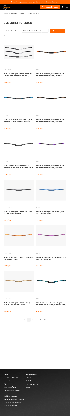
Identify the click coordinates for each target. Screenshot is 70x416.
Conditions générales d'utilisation (14, 399)
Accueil (6, 13)
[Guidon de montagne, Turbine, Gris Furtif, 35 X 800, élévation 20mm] (19, 190)
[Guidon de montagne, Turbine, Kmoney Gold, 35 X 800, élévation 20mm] (19, 281)
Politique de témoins (10, 405)
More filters (59, 31)
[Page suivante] (45, 320)
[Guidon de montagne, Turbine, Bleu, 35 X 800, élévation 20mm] (51, 190)
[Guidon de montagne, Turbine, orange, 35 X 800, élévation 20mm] (19, 236)
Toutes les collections (11, 378)
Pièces (22, 13)
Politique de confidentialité (12, 402)
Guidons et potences (33, 13)
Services (6, 375)
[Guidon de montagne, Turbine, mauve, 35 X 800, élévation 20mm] (51, 236)
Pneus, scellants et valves (12, 390)
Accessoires (8, 381)
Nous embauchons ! (32, 384)
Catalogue (14, 13)
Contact (28, 381)
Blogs (28, 387)
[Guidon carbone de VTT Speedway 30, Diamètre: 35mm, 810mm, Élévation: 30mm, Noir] (19, 144)
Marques (29, 378)
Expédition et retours (10, 396)
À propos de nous (31, 375)
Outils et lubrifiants (10, 387)
